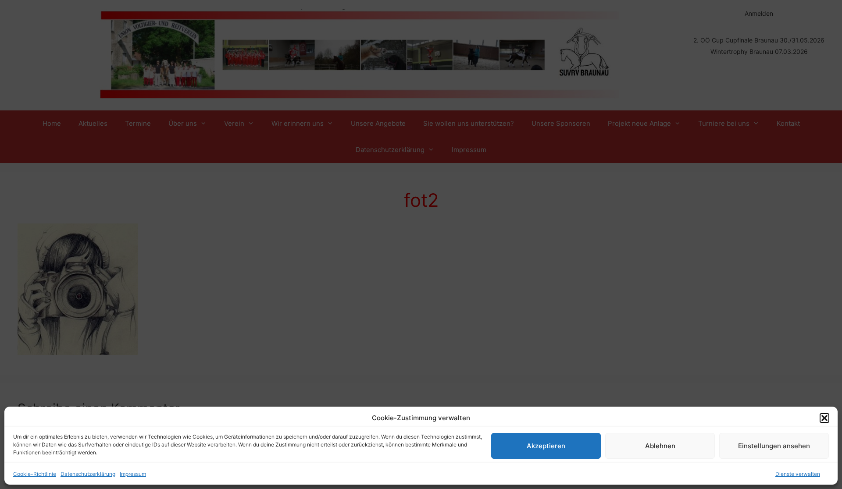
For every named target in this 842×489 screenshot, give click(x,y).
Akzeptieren (546, 446)
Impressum (133, 474)
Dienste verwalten (797, 474)
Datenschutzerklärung (88, 474)
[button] (824, 418)
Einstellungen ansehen (774, 446)
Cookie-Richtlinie (34, 474)
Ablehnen (660, 446)
